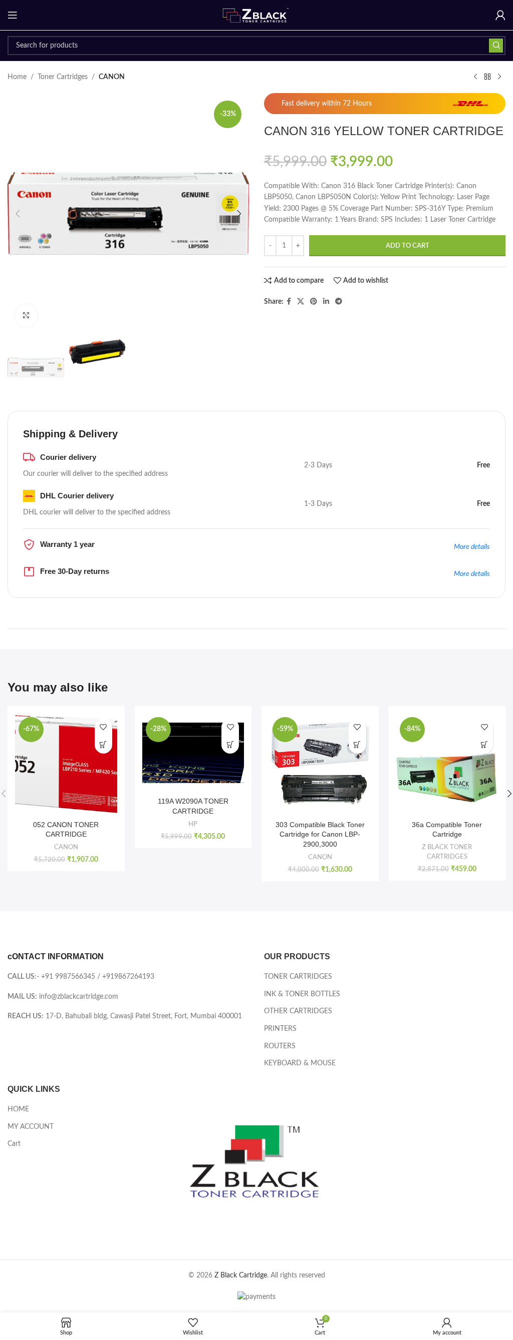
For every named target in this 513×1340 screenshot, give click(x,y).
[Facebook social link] (289, 302)
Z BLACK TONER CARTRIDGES (447, 852)
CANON (112, 77)
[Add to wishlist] (103, 727)
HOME (18, 1109)
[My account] (500, 15)
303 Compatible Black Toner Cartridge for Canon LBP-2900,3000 (320, 834)
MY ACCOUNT (31, 1126)
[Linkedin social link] (326, 302)
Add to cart (407, 246)
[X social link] (300, 302)
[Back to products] (487, 77)
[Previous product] (475, 77)
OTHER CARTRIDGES (298, 1011)
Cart (14, 1143)
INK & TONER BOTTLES (302, 994)
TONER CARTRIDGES (298, 976)
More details (472, 546)
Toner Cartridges (63, 77)
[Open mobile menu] (13, 15)
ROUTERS (280, 1046)
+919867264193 (128, 976)
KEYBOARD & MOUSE (300, 1063)
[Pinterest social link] (313, 302)
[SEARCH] (496, 46)
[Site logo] (256, 15)
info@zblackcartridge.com (78, 996)
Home (17, 77)
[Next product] (499, 77)
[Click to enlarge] (26, 315)
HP (192, 824)
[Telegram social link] (338, 302)
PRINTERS (280, 1028)
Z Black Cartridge (240, 1275)
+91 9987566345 (68, 976)
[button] (18, 214)
